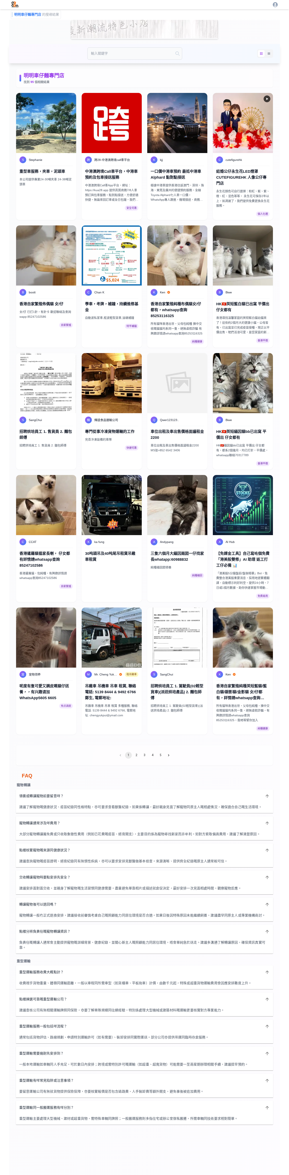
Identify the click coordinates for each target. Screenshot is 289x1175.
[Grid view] (261, 53)
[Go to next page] (168, 755)
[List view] (269, 53)
